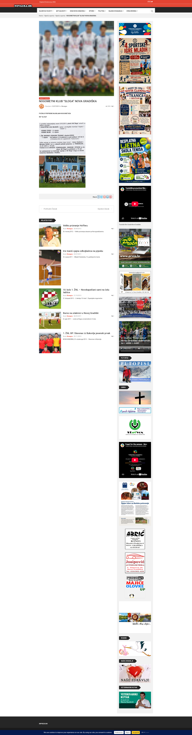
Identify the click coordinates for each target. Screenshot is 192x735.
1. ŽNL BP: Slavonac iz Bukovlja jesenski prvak (86, 333)
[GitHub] (150, 2)
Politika (101, 11)
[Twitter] (152, 2)
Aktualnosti (61, 11)
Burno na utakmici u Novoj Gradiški (80, 313)
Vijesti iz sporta (49, 16)
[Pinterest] (110, 196)
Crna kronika (131, 11)
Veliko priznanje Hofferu (75, 225)
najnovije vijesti (45, 11)
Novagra (64, 106)
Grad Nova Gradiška (77, 11)
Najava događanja (115, 11)
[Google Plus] (104, 196)
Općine (91, 11)
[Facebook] (148, 2)
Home (41, 16)
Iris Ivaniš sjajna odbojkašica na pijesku (83, 251)
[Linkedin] (107, 196)
